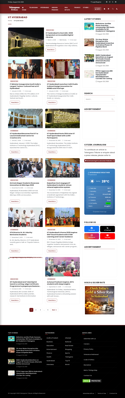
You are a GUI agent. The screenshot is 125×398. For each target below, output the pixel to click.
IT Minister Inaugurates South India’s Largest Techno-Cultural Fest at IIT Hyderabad (25, 86)
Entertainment (52, 349)
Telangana (33, 7)
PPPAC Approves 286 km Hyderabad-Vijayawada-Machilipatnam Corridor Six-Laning (104, 75)
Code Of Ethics (89, 360)
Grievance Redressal (91, 354)
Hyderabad (44, 7)
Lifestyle (68, 338)
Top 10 (67, 361)
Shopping (68, 349)
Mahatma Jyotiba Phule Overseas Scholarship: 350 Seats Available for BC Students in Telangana (105, 27)
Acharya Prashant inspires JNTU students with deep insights (60, 283)
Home (24, 10)
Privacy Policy (88, 349)
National (68, 342)
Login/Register (96, 2)
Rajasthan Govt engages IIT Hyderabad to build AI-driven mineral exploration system (59, 185)
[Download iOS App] (104, 9)
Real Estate (67, 9)
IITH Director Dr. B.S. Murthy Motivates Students (21, 233)
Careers (86, 344)
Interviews (50, 364)
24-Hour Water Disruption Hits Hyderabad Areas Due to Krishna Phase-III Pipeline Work (105, 43)
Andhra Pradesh (55, 9)
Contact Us (88, 375)
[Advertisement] (99, 125)
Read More (51, 49)
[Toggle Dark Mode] (117, 9)
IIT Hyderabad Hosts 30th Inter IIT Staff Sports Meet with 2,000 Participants (61, 135)
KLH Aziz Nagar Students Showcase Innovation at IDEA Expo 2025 (24, 184)
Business (50, 342)
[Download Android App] (109, 9)
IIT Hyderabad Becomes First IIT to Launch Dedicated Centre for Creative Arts (24, 135)
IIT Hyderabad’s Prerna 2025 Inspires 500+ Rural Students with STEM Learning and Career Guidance (62, 234)
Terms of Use (102, 393)
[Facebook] (106, 2)
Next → (54, 310)
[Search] (113, 9)
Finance (77, 7)
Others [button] (86, 7)
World (67, 364)
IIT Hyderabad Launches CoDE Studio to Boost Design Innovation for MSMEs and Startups (62, 86)
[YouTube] (115, 2)
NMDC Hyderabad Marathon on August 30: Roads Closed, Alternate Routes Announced (104, 59)
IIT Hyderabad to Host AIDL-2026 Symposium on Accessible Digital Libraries (59, 35)
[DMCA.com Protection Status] (99, 381)
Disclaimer (87, 365)
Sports (67, 353)
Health (49, 357)
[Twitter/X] (112, 2)
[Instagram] (109, 2)
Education (50, 346)
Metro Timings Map (90, 370)
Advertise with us (90, 339)
